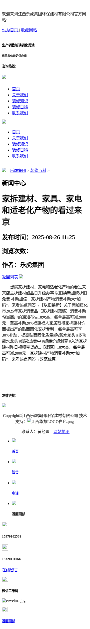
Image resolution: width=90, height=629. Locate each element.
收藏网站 (29, 30)
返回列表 (10, 277)
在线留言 (10, 570)
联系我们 (20, 113)
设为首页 (10, 30)
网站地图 (62, 432)
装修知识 (20, 101)
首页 (16, 89)
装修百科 (20, 107)
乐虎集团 (18, 170)
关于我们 (20, 95)
